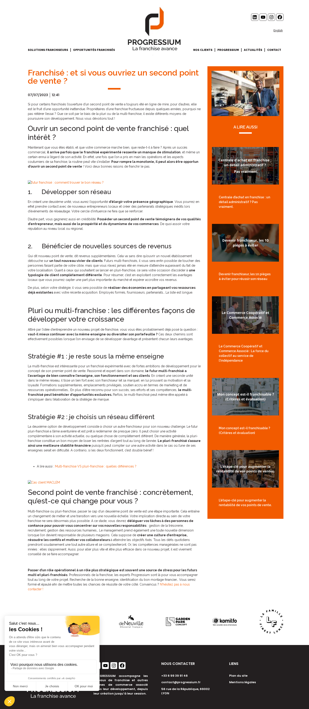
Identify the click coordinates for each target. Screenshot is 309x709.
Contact (274, 50)
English (278, 30)
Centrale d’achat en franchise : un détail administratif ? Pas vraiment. (244, 202)
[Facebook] (279, 17)
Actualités (253, 50)
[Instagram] (271, 17)
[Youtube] (263, 17)
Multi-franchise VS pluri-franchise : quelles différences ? (95, 466)
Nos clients (202, 50)
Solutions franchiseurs (48, 50)
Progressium (228, 50)
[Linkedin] (254, 17)
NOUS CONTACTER (178, 663)
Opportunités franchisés (94, 50)
